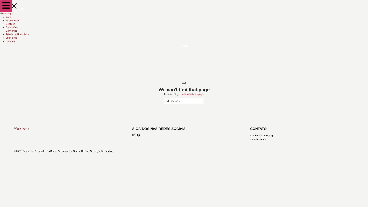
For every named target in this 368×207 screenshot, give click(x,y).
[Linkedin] (133, 135)
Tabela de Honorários (17, 34)
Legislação (11, 37)
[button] (6, 6)
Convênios (11, 30)
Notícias (10, 41)
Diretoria (10, 23)
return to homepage (193, 94)
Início (9, 17)
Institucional (12, 20)
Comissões (12, 27)
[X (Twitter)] (138, 135)
